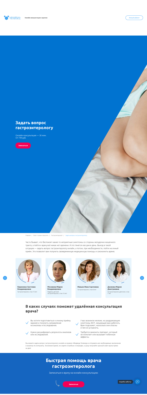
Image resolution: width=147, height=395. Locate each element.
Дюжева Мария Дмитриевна (115, 288)
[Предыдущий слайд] (5, 278)
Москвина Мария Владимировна (55, 288)
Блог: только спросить (41, 235)
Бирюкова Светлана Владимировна (27, 288)
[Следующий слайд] (142, 278)
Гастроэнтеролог (56, 235)
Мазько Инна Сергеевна (88, 287)
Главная (28, 235)
